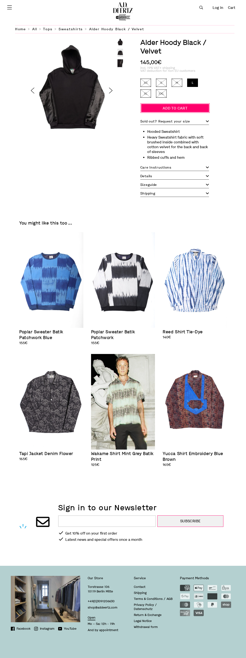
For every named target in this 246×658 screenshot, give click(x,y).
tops (47, 29)
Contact (139, 587)
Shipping (140, 593)
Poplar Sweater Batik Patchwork (113, 335)
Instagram (47, 629)
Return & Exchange (147, 615)
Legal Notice (143, 621)
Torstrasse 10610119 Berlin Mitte (100, 589)
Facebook (24, 629)
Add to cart (175, 108)
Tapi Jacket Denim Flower (46, 454)
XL (146, 93)
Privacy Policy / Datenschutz (145, 607)
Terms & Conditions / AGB (153, 599)
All (34, 29)
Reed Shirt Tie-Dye (183, 332)
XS (146, 83)
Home (20, 29)
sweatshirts (71, 29)
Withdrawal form (146, 627)
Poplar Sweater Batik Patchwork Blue (41, 335)
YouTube (70, 629)
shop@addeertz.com (102, 607)
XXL (161, 93)
